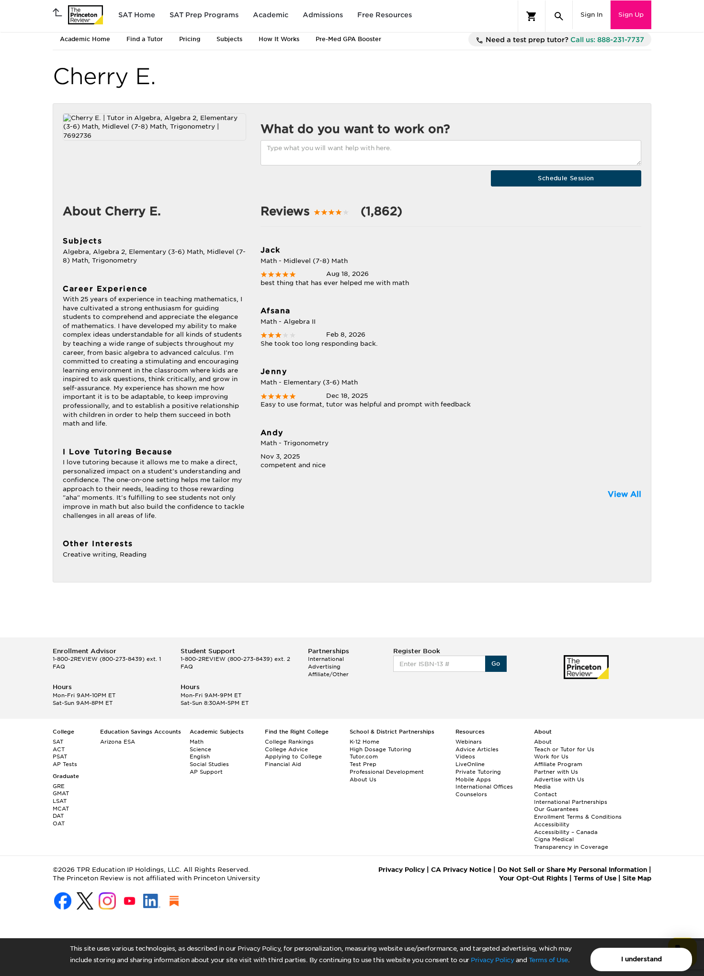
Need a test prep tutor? (564, 40)
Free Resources (384, 15)
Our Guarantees (556, 809)
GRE (59, 786)
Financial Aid (283, 764)
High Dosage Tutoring (380, 749)
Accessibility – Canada (566, 832)
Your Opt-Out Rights (533, 878)
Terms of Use (548, 960)
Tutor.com (364, 756)
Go (495, 663)
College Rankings (289, 741)
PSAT (60, 756)
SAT (58, 741)
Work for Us (551, 756)
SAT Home (136, 15)
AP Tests (65, 764)
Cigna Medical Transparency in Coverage (571, 843)
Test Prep (363, 764)
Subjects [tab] (229, 39)
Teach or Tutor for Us (564, 749)
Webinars (468, 741)
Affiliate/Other (328, 674)
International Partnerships (570, 802)
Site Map (637, 878)
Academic (270, 15)
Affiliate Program (558, 764)
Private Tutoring (478, 771)
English (200, 756)
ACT (59, 749)
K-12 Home (364, 741)
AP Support (206, 771)
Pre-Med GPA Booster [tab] (348, 39)
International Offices (484, 786)
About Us (363, 779)
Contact (545, 794)
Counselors (471, 794)
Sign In (591, 14)
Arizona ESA (117, 741)
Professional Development (387, 771)
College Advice (286, 749)
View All (624, 494)
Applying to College (293, 756)
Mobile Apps (473, 779)
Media (542, 786)
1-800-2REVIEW (107, 659)
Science (200, 749)
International (326, 659)
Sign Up (631, 14)
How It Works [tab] (279, 39)
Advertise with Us (559, 779)
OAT (59, 823)
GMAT (61, 793)
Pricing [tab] (189, 39)
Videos (465, 756)
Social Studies (209, 764)
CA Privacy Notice (461, 869)
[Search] (558, 16)
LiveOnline (470, 764)
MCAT (61, 808)
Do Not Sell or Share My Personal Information (572, 869)
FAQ (59, 666)
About (543, 741)
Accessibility (551, 824)
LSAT (60, 801)
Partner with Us (556, 771)
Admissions (323, 15)
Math (197, 741)
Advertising (324, 666)
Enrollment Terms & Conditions (578, 816)
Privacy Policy (492, 960)
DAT (58, 815)
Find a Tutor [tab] (144, 39)
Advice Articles (477, 749)
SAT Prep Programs (204, 15)
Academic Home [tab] (85, 39)
